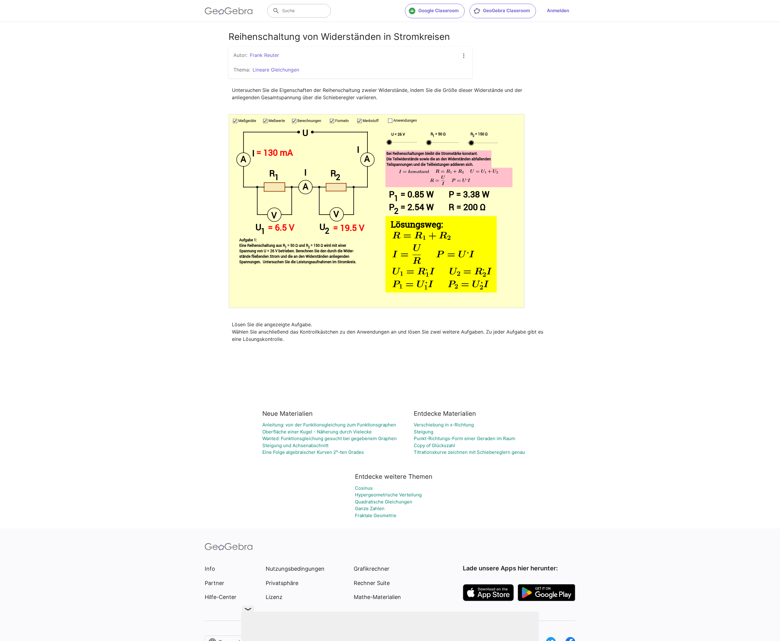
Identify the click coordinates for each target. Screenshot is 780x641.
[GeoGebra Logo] (229, 11)
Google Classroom (438, 10)
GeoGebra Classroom (506, 10)
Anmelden (558, 10)
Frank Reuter (264, 55)
